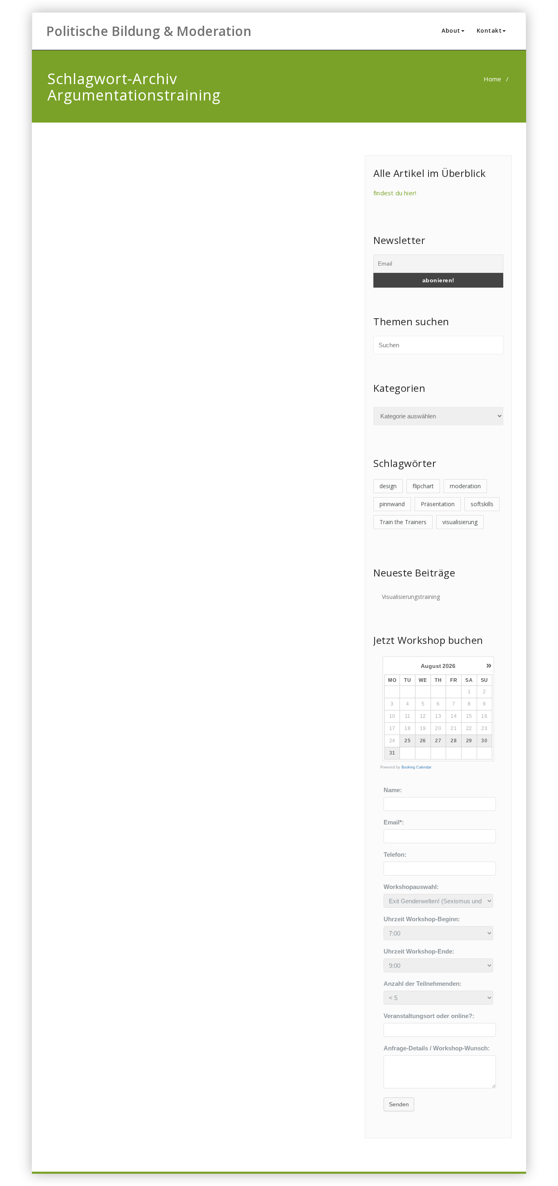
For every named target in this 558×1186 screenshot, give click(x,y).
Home (492, 79)
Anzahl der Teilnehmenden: (423, 983)
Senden (399, 1104)
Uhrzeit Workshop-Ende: (419, 951)
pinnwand (392, 504)
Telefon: (395, 854)
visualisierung (460, 522)
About (451, 30)
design (388, 486)
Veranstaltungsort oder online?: (429, 1015)
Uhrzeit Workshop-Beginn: (422, 919)
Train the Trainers (402, 522)
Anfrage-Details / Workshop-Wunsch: (437, 1048)
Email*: (394, 822)
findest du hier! (394, 193)
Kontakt (489, 30)
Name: (393, 789)
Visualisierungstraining (411, 597)
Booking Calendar (416, 767)
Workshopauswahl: (411, 886)
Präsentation (438, 504)
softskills (482, 504)
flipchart (423, 486)
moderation (465, 486)
